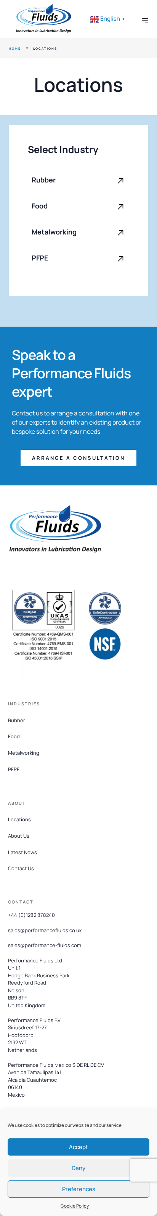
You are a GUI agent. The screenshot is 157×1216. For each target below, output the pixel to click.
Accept (78, 1147)
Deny (78, 1168)
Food (40, 205)
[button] (78, 458)
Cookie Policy (75, 1206)
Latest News (22, 852)
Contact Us (21, 868)
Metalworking (54, 231)
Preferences (78, 1189)
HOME (15, 48)
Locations (19, 819)
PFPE (40, 257)
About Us (18, 835)
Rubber (44, 179)
